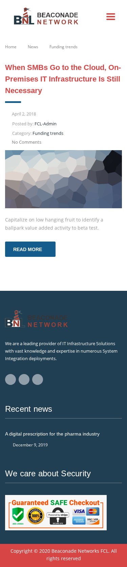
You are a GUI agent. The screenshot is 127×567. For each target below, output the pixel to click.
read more (27, 249)
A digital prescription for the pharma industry (52, 434)
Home (11, 47)
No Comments (26, 142)
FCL (104, 551)
